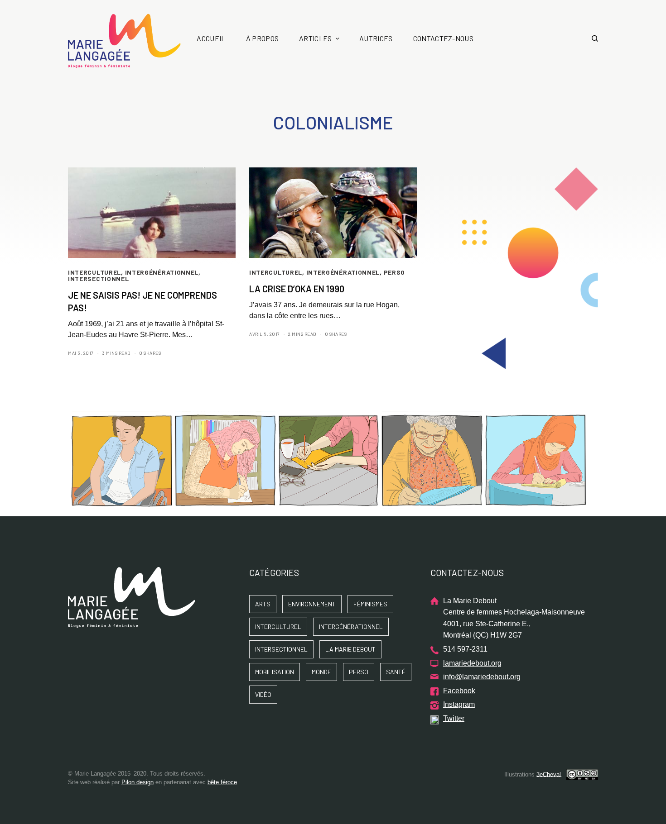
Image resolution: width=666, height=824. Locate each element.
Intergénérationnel (162, 272)
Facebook (459, 691)
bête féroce (222, 782)
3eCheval (548, 774)
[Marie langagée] (124, 41)
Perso (394, 272)
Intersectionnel (98, 278)
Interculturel (94, 272)
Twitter (453, 718)
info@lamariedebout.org (482, 677)
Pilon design (137, 782)
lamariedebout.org (472, 663)
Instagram (459, 704)
